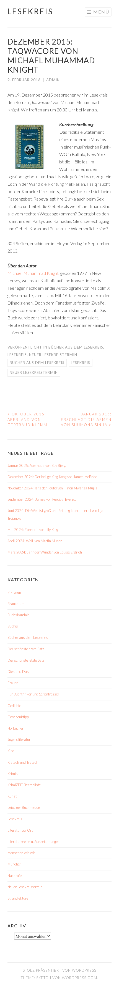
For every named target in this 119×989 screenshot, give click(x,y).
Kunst (12, 796)
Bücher (12, 626)
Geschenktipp (18, 717)
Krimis (12, 773)
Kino (10, 751)
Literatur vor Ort (20, 830)
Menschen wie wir (21, 853)
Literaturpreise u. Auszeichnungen (33, 841)
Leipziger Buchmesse (23, 807)
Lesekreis (30, 11)
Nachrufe (14, 875)
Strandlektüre (17, 898)
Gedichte (14, 705)
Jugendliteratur (18, 739)
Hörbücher (15, 728)
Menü (101, 11)
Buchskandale (18, 615)
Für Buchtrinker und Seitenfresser (33, 694)
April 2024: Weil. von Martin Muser (34, 541)
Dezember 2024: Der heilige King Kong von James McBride (52, 477)
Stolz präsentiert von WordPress (59, 970)
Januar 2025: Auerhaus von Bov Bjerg (36, 465)
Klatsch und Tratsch (22, 762)
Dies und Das (18, 671)
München (14, 864)
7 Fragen (14, 592)
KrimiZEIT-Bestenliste (24, 785)
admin (53, 80)
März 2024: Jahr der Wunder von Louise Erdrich (44, 552)
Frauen (12, 683)
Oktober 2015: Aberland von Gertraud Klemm (27, 419)
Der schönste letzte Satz (25, 660)
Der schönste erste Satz (25, 649)
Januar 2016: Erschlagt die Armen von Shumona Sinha (86, 419)
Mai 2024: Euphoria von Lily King (32, 529)
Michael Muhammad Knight (33, 273)
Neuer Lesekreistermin (53, 354)
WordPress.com (79, 978)
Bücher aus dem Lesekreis (75, 347)
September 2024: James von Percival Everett (41, 499)
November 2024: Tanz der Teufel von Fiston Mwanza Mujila (52, 488)
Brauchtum (16, 603)
